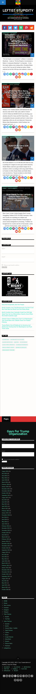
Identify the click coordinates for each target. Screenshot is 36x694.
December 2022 (6, 543)
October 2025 (5, 493)
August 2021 (5, 578)
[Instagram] (22, 74)
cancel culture (14, 84)
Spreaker (7, 623)
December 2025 (6, 488)
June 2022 (4, 556)
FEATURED (23, 342)
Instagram (6, 609)
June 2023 (4, 534)
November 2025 (6, 491)
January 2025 (5, 513)
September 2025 (6, 495)
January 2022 (5, 567)
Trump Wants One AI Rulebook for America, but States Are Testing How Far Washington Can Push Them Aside (17, 327)
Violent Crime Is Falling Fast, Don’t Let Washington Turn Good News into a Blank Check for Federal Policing (17, 320)
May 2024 (4, 521)
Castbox (7, 632)
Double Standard (15, 137)
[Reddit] (19, 74)
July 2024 (4, 517)
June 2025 (4, 502)
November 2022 (6, 545)
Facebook (6, 607)
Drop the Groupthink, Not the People (13, 305)
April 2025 (4, 506)
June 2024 (4, 519)
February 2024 (5, 526)
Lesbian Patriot (22, 344)
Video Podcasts (7, 614)
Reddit (16, 671)
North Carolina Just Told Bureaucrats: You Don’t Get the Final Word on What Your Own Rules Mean (18, 308)
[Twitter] (16, 74)
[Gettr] (31, 74)
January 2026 (5, 486)
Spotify (7, 626)
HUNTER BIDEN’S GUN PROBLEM (18, 147)
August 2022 (5, 552)
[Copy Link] (28, 74)
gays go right (12, 188)
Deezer (6, 634)
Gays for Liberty (9, 344)
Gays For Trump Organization (18, 432)
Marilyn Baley (21, 347)
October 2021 (5, 574)
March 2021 (5, 587)
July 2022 (4, 554)
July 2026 (4, 473)
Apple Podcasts (9, 630)
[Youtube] (16, 77)
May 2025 (4, 504)
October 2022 (5, 548)
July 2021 (4, 580)
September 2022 (6, 550)
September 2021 (6, 576)
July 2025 (4, 499)
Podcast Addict (8, 643)
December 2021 (6, 569)
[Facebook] (4, 74)
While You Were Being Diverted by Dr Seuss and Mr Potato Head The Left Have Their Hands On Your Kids (18, 94)
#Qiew (4, 188)
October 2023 (5, 532)
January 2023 (5, 541)
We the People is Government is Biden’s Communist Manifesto (18, 43)
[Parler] (13, 74)
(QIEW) (16, 342)
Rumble (7, 616)
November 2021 (6, 572)
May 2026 (4, 477)
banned (5, 84)
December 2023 (6, 528)
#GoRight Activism (17, 339)
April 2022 (4, 561)
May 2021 (4, 583)
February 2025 (5, 510)
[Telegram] (7, 74)
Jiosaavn (7, 641)
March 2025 (5, 508)
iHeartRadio (8, 639)
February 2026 (5, 484)
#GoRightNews (7, 342)
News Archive (7, 605)
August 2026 (5, 471)
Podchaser (7, 645)
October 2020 (5, 589)
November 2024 (6, 515)
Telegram (6, 612)
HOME (5, 601)
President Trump (8, 350)
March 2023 (5, 537)
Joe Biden (13, 34)
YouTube (7, 618)
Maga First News (8, 347)
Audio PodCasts (8, 621)
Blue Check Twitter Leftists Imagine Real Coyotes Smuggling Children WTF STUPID (18, 198)
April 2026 (4, 480)
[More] (19, 77)
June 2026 (4, 475)
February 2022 (5, 565)
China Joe (6, 34)
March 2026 (5, 482)
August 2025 (5, 497)
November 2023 (6, 530)
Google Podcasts (9, 637)
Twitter (6, 669)
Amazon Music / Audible (11, 628)
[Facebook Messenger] (25, 74)
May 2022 (4, 559)
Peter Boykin (6, 54)
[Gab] (10, 74)
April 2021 (4, 585)
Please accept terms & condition (11, 265)
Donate (5, 603)
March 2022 (5, 563)
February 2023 (5, 539)
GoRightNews (7, 648)
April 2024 (4, 523)
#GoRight (6, 339)
